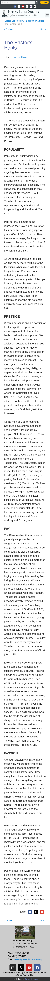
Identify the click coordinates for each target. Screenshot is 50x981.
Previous (8, 29)
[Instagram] (27, 6)
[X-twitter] (19, 6)
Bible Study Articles (35, 20)
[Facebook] (37, 967)
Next (43, 29)
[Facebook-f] (15, 6)
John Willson (19, 57)
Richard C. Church (31, 979)
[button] (47, 15)
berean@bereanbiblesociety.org (28, 959)
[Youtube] (23, 6)
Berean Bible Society (14, 20)
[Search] (36, 2)
